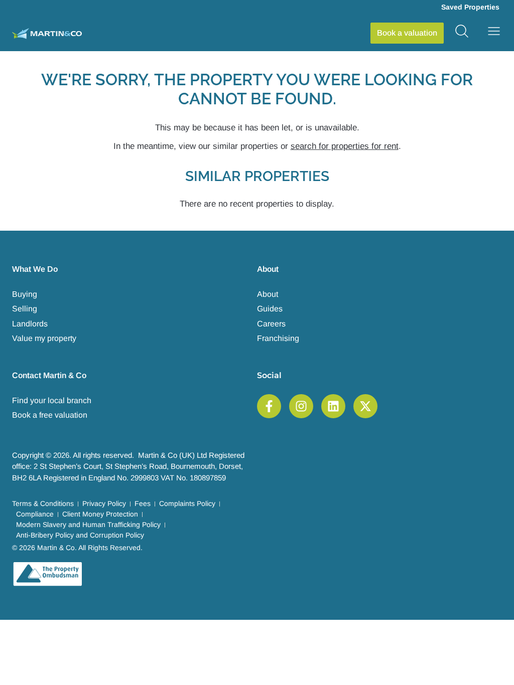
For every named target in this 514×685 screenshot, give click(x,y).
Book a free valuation (49, 415)
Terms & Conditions (43, 503)
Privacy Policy (104, 503)
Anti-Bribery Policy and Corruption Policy (80, 535)
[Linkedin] (333, 406)
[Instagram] (301, 406)
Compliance (35, 514)
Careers (271, 323)
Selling (24, 308)
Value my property (44, 338)
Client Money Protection (100, 514)
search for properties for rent (345, 146)
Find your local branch (51, 400)
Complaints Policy (187, 503)
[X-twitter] (365, 406)
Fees (143, 503)
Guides (270, 308)
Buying (24, 294)
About (267, 294)
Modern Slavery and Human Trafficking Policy (88, 525)
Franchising (278, 338)
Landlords (30, 323)
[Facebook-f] (269, 406)
